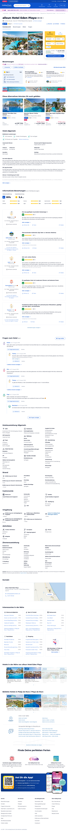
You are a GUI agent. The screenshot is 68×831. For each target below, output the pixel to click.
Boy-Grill (49, 623)
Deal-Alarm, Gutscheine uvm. (8, 808)
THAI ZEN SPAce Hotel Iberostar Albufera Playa (32, 615)
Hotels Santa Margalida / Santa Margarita (28, 721)
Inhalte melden (4, 823)
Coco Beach (50, 618)
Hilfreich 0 (17, 361)
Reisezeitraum (58, 36)
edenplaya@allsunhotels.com (13, 593)
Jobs (53, 808)
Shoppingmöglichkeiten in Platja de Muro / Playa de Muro (33, 653)
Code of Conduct (22, 808)
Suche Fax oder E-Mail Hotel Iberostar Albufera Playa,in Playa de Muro (30, 736)
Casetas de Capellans (9, 623)
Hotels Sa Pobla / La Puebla (48, 720)
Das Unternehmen (56, 801)
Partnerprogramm (22, 806)
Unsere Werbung (56, 804)
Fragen (30, 27)
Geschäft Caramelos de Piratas (32, 647)
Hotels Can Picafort (23, 718)
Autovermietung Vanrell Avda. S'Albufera (32, 625)
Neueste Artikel (55, 813)
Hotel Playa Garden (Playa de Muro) (26, 728)
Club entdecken (50, 10)
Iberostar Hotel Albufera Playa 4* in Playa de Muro (30, 734)
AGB (36, 813)
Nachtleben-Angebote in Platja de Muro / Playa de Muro (12, 653)
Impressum (37, 823)
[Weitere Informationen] (56, 50)
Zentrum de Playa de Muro (10, 625)
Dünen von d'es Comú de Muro (11, 618)
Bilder (24, 27)
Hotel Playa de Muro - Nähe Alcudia (50, 736)
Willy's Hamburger (51, 625)
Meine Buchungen (5, 801)
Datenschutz (38, 806)
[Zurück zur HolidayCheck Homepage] (6, 6)
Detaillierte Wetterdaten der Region (34, 745)
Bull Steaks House (51, 615)
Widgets (20, 804)
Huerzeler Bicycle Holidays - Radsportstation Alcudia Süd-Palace (32, 618)
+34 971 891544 (10, 595)
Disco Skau (6, 649)
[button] (15, 40)
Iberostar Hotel (50, 620)
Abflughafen (48, 36)
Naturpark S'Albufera (9, 615)
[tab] (50, 33)
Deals (4, 1)
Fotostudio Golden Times (31, 649)
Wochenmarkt (29, 644)
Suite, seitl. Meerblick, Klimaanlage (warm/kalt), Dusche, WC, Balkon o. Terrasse (11, 249)
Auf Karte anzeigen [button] (37, 21)
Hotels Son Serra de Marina (48, 721)
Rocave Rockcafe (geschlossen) (11, 647)
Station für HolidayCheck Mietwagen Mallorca (54, 513)
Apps (2, 818)
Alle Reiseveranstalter (6, 820)
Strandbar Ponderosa (9, 639)
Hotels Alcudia (22, 720)
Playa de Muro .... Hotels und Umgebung (51, 734)
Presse (53, 806)
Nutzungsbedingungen (40, 804)
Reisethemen (55, 811)
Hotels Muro (45, 718)
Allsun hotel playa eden (47, 728)
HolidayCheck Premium (6, 815)
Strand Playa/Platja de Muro (10, 620)
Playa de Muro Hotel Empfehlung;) (49, 730)
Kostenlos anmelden (60, 10)
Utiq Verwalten (38, 811)
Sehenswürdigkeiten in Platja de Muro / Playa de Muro (11, 629)
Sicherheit (37, 820)
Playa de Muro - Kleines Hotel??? (49, 732)
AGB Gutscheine (38, 815)
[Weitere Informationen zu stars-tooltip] (43, 18)
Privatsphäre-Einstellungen (41, 808)
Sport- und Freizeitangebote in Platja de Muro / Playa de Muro (33, 629)
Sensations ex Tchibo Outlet (32, 642)
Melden (23, 349)
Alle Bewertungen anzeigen (33, 327)
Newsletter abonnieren (6, 811)
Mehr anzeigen (6, 183)
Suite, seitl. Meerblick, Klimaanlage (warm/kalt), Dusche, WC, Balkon (11, 296)
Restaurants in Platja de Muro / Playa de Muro (54, 629)
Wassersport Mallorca (31, 623)
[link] (41, 5)
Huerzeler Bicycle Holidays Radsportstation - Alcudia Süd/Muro (33, 620)
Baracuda (6, 644)
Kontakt (53, 1)
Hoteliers (20, 801)
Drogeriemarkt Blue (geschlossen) (32, 639)
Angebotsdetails (23, 572)
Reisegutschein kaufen (6, 813)
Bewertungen (17, 27)
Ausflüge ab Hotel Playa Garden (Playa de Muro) (29, 732)
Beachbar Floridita (8, 642)
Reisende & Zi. (58, 41)
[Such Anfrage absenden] (28, 5)
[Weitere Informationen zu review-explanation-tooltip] (21, 23)
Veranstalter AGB (39, 801)
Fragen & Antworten (5, 806)
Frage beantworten (14, 349)
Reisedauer (48, 41)
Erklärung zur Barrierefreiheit (42, 818)
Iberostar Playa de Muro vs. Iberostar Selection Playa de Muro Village (30, 730)
